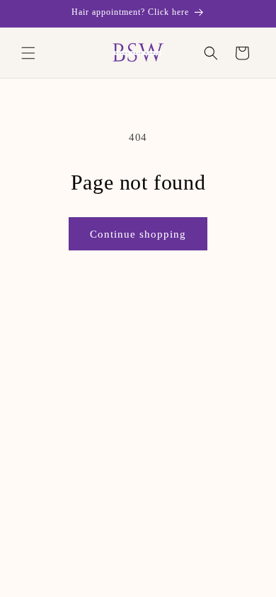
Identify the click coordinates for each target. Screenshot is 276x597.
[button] (28, 53)
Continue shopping (138, 234)
